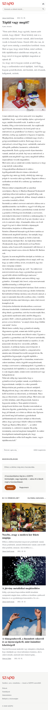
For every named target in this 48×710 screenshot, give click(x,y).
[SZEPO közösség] (43, 4)
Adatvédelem (6, 695)
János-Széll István (8, 551)
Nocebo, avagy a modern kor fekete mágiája (20, 536)
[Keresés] (43, 9)
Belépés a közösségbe (10, 699)
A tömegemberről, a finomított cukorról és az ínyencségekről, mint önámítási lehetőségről (23, 642)
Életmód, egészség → (37, 498)
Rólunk (4, 688)
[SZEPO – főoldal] (20, 4)
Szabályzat (6, 692)
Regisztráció (24, 487)
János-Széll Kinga (8, 18)
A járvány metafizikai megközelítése (21, 588)
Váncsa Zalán (6, 658)
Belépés (10, 487)
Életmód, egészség (10, 450)
